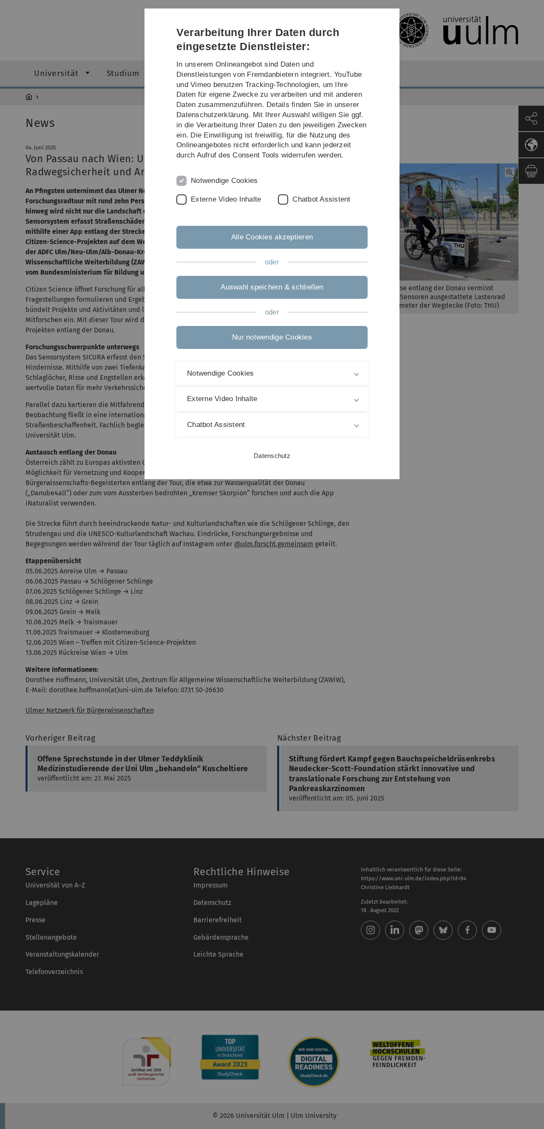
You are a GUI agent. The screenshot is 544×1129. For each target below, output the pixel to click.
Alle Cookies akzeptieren (272, 237)
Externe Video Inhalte (226, 199)
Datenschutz (272, 455)
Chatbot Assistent (321, 199)
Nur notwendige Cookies (272, 337)
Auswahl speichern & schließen (272, 287)
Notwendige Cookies (224, 181)
